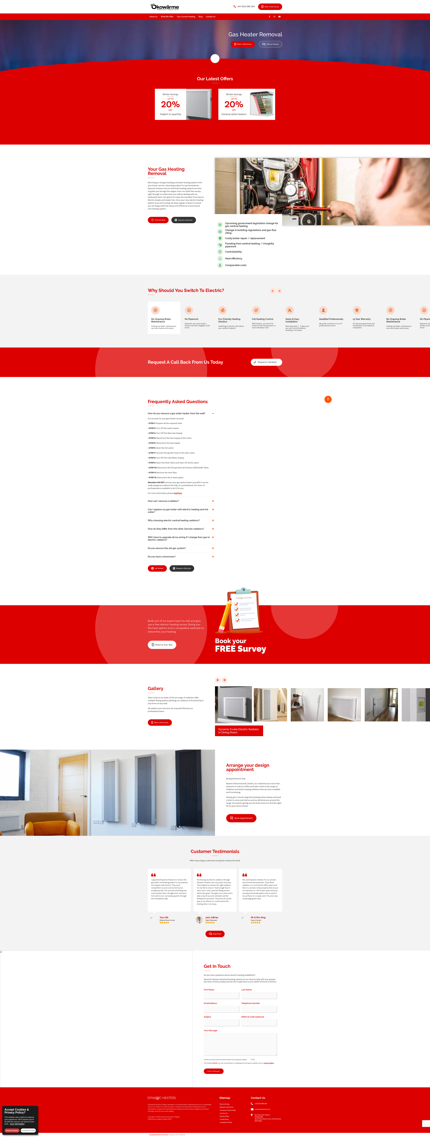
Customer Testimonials (228, 1110)
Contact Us (224, 1113)
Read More (217, 934)
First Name (209, 990)
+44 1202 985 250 (246, 6)
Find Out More (160, 220)
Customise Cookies (28, 1130)
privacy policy (269, 1063)
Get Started (159, 568)
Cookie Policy (224, 1119)
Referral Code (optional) (252, 1017)
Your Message (210, 1030)
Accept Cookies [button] (12, 1130)
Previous (220, 680)
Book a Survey (224, 1104)
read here (178, 493)
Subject (207, 1017)
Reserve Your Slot (163, 645)
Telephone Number (250, 1003)
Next (226, 680)
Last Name (246, 990)
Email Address (210, 1003)
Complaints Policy (226, 1122)
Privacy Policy (224, 1116)
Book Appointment (243, 818)
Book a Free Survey (272, 7)
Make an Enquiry (273, 44)
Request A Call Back (267, 362)
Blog (201, 17)
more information (17, 1124)
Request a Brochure (185, 220)
